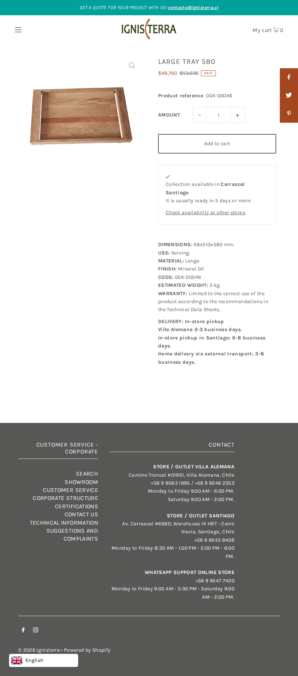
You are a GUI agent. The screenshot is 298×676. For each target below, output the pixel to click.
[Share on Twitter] (289, 95)
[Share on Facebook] (289, 77)
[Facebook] (23, 631)
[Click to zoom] (132, 65)
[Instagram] (35, 631)
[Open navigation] (32, 29)
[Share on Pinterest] (289, 114)
